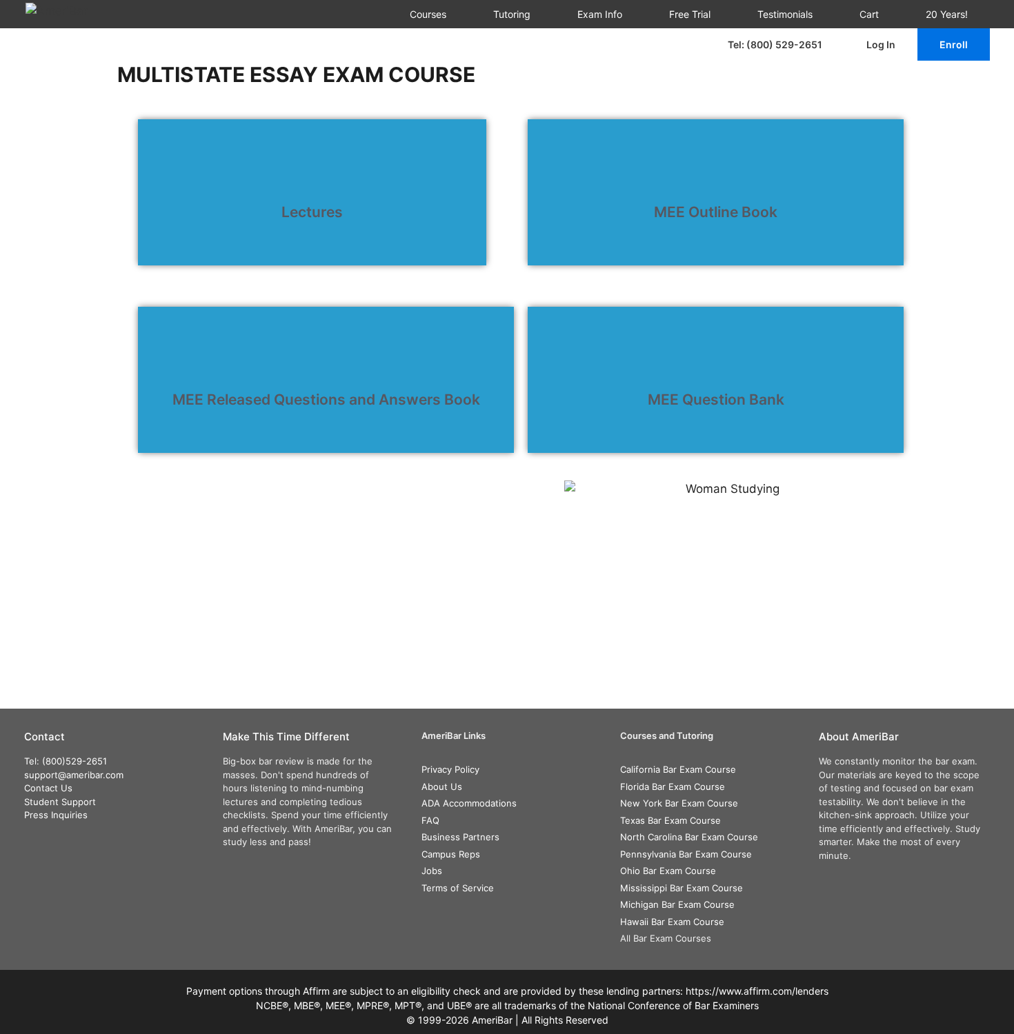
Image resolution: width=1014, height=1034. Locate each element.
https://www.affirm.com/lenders (757, 991)
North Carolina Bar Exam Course (689, 836)
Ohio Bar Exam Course (668, 870)
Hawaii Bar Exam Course (672, 921)
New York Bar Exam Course (679, 803)
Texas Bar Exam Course (670, 820)
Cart (869, 14)
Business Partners (460, 836)
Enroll (954, 44)
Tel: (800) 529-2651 (775, 44)
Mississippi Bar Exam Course (681, 887)
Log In (880, 44)
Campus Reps (450, 854)
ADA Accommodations (469, 803)
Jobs (431, 870)
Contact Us (48, 787)
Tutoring (511, 14)
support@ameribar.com (73, 774)
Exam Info (599, 14)
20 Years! (947, 14)
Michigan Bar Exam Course (677, 904)
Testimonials (785, 14)
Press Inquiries (56, 814)
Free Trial (689, 14)
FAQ (430, 820)
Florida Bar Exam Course (672, 786)
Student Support (60, 801)
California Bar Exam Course (678, 769)
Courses (428, 14)
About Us (441, 786)
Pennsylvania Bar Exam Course (686, 854)
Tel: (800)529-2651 (65, 761)
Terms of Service (457, 887)
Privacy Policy (450, 769)
